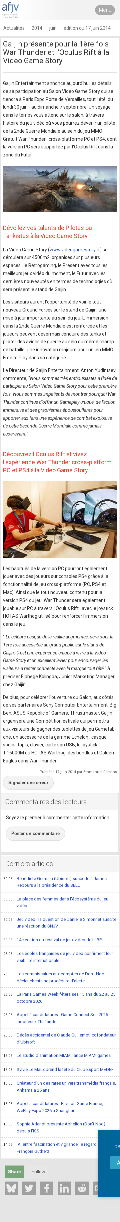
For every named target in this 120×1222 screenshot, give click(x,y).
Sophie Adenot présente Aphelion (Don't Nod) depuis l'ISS (54, 1127)
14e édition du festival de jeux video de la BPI (53, 939)
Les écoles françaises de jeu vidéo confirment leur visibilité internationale (58, 957)
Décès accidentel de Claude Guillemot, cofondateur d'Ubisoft (59, 1038)
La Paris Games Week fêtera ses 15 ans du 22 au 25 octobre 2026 (59, 998)
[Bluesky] (11, 1188)
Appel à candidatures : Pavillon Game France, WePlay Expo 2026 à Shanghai (53, 1107)
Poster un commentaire (35, 833)
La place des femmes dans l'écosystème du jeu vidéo (55, 902)
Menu (105, 10)
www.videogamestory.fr (75, 249)
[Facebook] (46, 1188)
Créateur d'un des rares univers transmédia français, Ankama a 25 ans (59, 1087)
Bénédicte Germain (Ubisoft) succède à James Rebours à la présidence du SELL (55, 882)
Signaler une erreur (28, 782)
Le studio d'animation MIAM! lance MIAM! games (57, 1055)
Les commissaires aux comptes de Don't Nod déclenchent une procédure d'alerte (53, 977)
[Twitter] (29, 1188)
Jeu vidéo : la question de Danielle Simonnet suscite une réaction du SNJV (59, 923)
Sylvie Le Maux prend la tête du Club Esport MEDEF (58, 1069)
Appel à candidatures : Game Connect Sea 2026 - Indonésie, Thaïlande (56, 1018)
